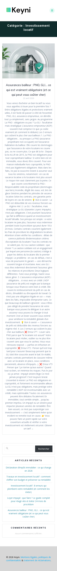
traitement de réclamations (37, 560)
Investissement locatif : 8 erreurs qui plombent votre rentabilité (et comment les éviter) (28, 489)
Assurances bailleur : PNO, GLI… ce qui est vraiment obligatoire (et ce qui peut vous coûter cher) (28, 89)
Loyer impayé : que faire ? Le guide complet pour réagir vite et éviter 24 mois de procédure (28, 501)
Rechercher (43, 448)
